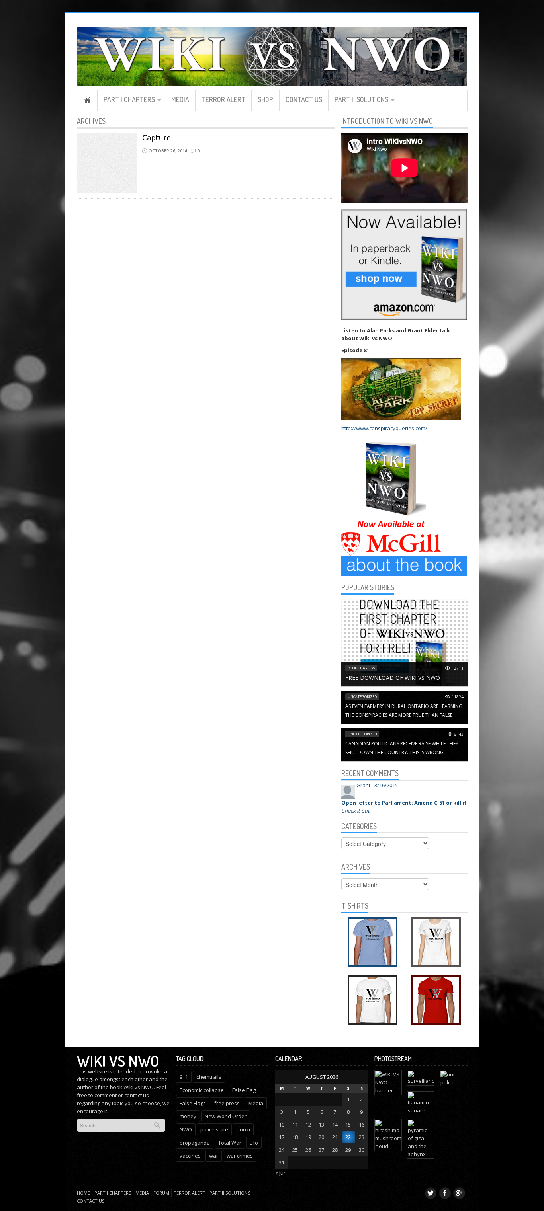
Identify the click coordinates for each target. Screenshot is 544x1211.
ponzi (243, 1129)
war (213, 1155)
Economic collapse (202, 1090)
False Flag (244, 1090)
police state (214, 1129)
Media (180, 99)
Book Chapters (361, 668)
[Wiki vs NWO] (272, 55)
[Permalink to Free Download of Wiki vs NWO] (404, 641)
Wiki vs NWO (118, 1060)
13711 (458, 668)
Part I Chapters (129, 99)
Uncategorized (362, 696)
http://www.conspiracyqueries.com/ (384, 428)
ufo (254, 1142)
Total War (229, 1142)
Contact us (304, 99)
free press (227, 1103)
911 (184, 1076)
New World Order (226, 1116)
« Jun (281, 1172)
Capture (156, 137)
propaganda (195, 1142)
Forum (161, 1193)
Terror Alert (223, 99)
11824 (458, 697)
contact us (136, 1095)
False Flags (193, 1103)
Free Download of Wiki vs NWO (392, 677)
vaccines (190, 1155)
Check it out (355, 810)
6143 (459, 734)
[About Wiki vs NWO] (404, 565)
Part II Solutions (361, 99)
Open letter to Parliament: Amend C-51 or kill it (404, 802)
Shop (265, 99)
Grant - (377, 785)
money (188, 1116)
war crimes (240, 1155)
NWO (186, 1129)
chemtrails (208, 1076)
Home (87, 100)
